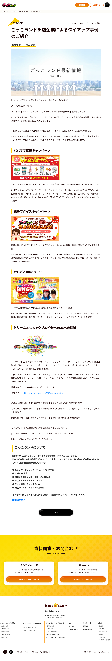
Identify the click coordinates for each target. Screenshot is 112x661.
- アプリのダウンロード (29, 627)
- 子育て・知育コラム (29, 630)
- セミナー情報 (4, 637)
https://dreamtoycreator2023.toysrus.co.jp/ (43, 392)
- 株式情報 (100, 634)
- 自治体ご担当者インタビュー (54, 634)
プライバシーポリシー (23, 652)
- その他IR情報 (102, 637)
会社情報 (71, 626)
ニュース (71, 623)
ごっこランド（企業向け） (8, 623)
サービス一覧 (86, 623)
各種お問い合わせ (88, 629)
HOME (4, 11)
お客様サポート (74, 629)
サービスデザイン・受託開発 (55, 637)
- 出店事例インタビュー (6, 634)
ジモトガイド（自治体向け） (55, 623)
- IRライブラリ (102, 629)
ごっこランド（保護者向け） (32, 624)
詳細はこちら (18, 500)
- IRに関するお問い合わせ (105, 640)
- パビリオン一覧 (4, 631)
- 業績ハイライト (102, 631)
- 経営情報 (100, 626)
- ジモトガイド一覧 (51, 631)
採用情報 (85, 626)
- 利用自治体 (49, 629)
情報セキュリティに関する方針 (41, 652)
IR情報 (100, 623)
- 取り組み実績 (4, 626)
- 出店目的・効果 (4, 629)
